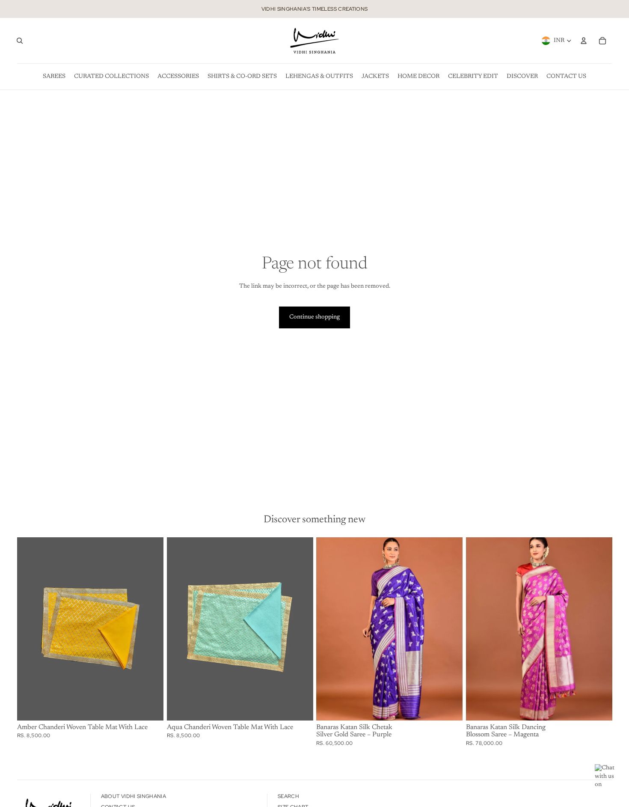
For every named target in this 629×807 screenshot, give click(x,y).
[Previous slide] (329, 628)
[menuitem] (54, 76)
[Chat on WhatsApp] (607, 777)
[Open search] (19, 40)
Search (288, 796)
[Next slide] (450, 628)
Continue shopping (314, 317)
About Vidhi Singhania (133, 796)
